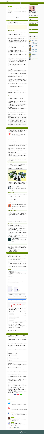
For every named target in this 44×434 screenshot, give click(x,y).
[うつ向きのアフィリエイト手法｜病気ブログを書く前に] (19, 394)
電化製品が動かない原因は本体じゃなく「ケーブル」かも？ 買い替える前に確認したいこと (34, 50)
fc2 (29, 22)
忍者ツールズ (33, 23)
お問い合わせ (30, 26)
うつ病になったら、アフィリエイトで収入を (22, 432)
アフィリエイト (33, 22)
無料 (35, 23)
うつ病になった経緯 (35, 11)
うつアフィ (8, 1)
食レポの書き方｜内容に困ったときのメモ (15, 418)
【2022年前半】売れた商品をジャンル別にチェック (16, 423)
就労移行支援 (30, 23)
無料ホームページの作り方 (34, 51)
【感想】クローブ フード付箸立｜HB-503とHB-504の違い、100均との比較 (35, 59)
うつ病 (31, 22)
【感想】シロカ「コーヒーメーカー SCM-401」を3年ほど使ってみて (35, 46)
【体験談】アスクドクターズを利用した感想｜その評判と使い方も (34, 48)
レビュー (36, 22)
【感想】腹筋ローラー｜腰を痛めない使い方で (14, 427)
